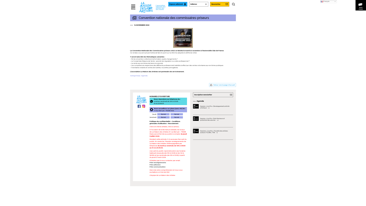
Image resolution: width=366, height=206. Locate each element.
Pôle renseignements (158, 162)
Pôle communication (157, 167)
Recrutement (173, 123)
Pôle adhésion (155, 165)
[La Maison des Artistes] (146, 7)
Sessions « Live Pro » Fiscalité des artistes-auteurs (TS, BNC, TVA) (214, 131)
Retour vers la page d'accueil (224, 85)
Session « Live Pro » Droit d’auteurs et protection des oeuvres (212, 119)
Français (326, 1)
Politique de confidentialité (160, 121)
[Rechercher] (233, 4)
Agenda (144, 76)
